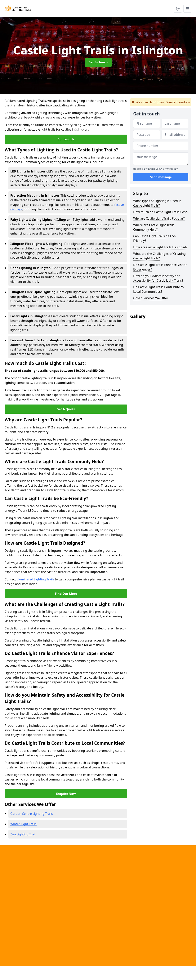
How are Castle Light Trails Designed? (160, 247)
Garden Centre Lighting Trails (31, 814)
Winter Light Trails (23, 824)
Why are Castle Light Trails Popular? (159, 218)
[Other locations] (178, 9)
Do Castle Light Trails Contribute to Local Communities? (158, 289)
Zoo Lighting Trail (22, 834)
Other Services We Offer (150, 298)
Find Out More (66, 594)
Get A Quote (66, 409)
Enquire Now (66, 794)
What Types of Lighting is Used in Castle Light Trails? (157, 203)
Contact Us (66, 139)
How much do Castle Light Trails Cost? (160, 212)
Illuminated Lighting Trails (35, 579)
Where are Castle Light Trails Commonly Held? (153, 227)
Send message (161, 177)
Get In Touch (98, 62)
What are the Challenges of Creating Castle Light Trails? (159, 256)
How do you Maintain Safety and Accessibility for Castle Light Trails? (158, 278)
